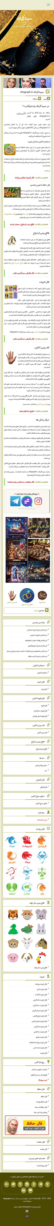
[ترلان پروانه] (27, 83)
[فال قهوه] (39, 550)
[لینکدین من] (23, 1190)
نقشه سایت (18, 1207)
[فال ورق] (17, 572)
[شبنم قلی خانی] (11, 83)
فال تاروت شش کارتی (39, 1021)
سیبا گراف (24, 18)
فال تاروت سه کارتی (40, 1005)
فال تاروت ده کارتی (40, 1031)
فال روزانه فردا (42, 1165)
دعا (46, 770)
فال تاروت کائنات (41, 994)
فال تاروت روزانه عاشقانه (38, 1042)
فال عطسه (43, 1149)
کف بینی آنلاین (42, 404)
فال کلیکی (43, 787)
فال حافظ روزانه (9, 214)
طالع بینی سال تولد (40, 967)
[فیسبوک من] (33, 1184)
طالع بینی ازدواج (17, 263)
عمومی (36, 610)
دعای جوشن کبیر (41, 765)
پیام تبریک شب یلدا (40, 1112)
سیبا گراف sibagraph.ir (32, 91)
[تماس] (20, 1184)
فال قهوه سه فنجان (40, 711)
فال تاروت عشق (41, 1037)
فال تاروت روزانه (41, 984)
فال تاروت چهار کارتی (39, 1010)
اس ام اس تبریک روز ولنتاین (37, 645)
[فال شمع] (17, 550)
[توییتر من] (13, 1184)
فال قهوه (44, 705)
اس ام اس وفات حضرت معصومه (36, 640)
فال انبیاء (44, 689)
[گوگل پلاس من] (6, 1184)
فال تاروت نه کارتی (40, 1026)
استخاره (47, 170)
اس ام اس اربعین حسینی (38, 635)
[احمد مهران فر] (43, 83)
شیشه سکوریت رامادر (39, 1069)
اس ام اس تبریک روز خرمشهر (37, 629)
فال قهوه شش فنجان (40, 716)
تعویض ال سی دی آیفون (39, 1074)
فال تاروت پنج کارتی (40, 1016)
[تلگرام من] (40, 1184)
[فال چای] (39, 572)
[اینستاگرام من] (27, 1184)
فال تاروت (36, 332)
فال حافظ (25, 214)
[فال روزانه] (17, 528)
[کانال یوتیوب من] (30, 1190)
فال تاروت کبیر (42, 989)
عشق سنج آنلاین (41, 803)
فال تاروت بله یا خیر (40, 1047)
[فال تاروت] (39, 528)
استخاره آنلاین (42, 672)
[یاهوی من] (47, 1184)
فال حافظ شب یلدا (41, 1107)
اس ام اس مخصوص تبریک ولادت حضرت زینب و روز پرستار (27, 651)
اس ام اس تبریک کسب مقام (37, 656)
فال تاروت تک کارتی (40, 1000)
